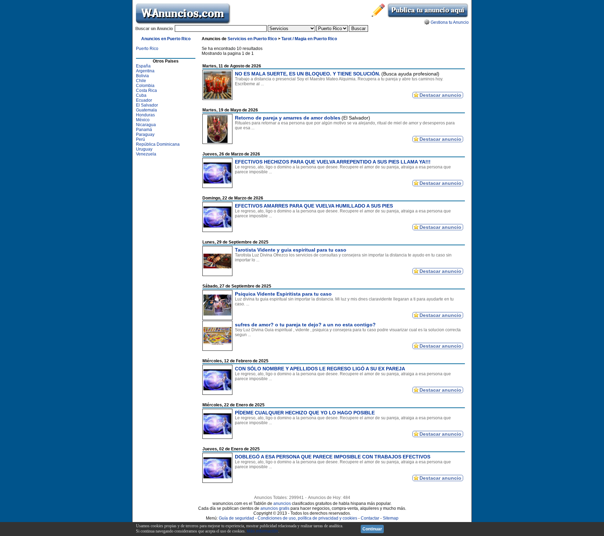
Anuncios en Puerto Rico (165, 38)
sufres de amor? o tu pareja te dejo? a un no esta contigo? (305, 324)
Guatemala (146, 110)
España (143, 66)
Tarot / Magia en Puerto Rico (309, 38)
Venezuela (146, 154)
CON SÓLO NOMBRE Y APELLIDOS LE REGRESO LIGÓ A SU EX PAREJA (320, 368)
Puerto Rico (147, 48)
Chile (141, 80)
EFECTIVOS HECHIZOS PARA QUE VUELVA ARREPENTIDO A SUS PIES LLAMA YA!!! (333, 162)
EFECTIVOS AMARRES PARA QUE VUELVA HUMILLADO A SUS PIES (314, 206)
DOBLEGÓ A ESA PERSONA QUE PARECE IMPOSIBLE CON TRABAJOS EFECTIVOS (332, 456)
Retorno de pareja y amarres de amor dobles (287, 118)
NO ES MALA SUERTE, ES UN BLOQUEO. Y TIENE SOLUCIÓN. (307, 74)
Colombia (145, 85)
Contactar (370, 518)
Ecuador (144, 100)
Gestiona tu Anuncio (450, 22)
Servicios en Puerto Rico (252, 38)
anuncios (282, 503)
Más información (262, 531)
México (143, 119)
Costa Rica (146, 90)
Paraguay (145, 134)
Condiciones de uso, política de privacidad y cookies (307, 518)
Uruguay (144, 149)
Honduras (145, 115)
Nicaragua (146, 124)
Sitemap (390, 518)
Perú (140, 139)
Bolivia (142, 75)
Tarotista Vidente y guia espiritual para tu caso (290, 250)
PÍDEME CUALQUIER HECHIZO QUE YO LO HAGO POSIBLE (305, 412)
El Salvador (147, 105)
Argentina (145, 70)
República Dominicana (158, 144)
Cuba (141, 95)
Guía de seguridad (236, 518)
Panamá (144, 129)
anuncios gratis (274, 508)
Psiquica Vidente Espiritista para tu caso (283, 294)
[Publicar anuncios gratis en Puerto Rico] (428, 16)
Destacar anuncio (440, 95)
